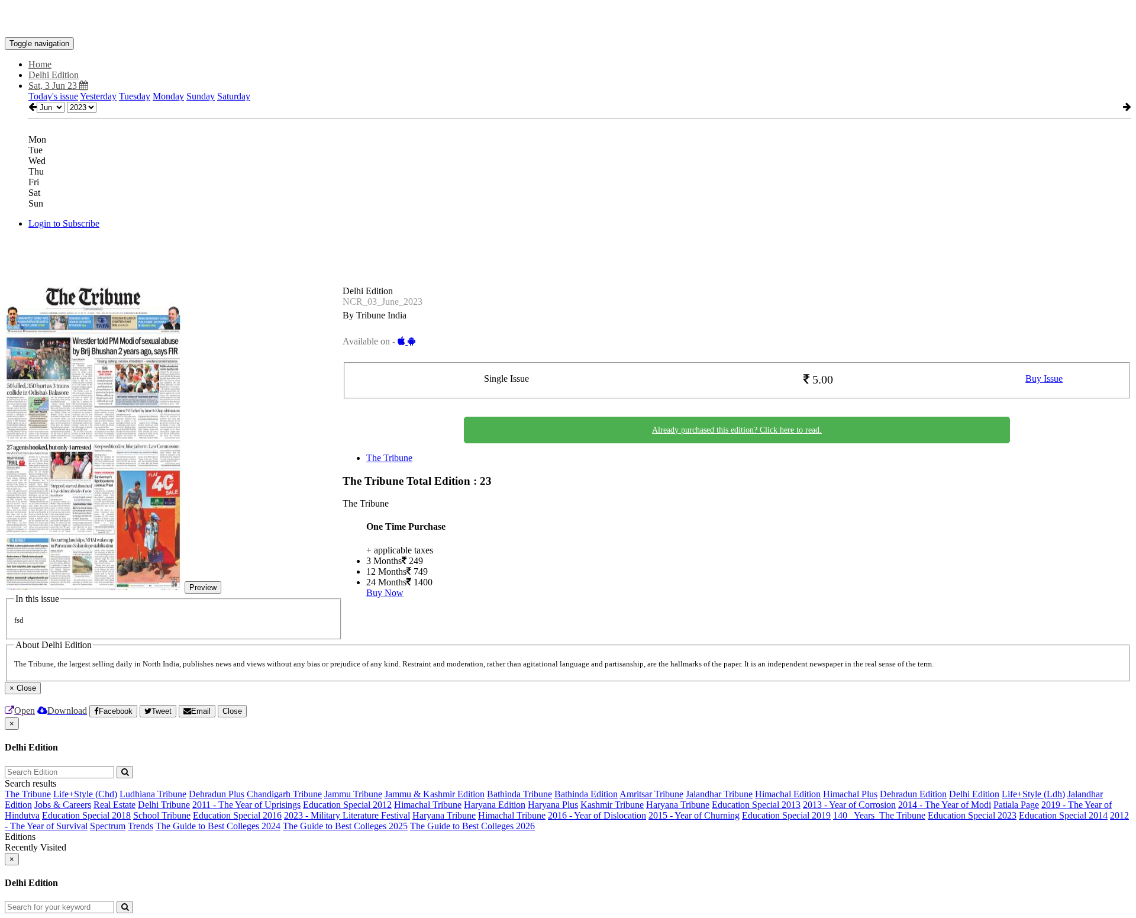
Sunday (200, 96)
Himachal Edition (788, 794)
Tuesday (134, 96)
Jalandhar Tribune (719, 794)
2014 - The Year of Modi (944, 805)
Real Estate (114, 805)
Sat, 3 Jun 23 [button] (53, 85)
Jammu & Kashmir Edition (435, 794)
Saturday (233, 96)
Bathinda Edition (586, 794)
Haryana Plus (553, 805)
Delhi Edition (974, 794)
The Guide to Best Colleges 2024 (218, 826)
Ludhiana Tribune (153, 794)
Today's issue (53, 96)
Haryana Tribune (677, 805)
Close (232, 711)
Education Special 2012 (347, 805)
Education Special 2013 (756, 805)
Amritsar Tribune (651, 794)
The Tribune (389, 458)
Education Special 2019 (786, 815)
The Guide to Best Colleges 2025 (345, 826)
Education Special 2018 (86, 815)
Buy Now (385, 593)
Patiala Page (1016, 805)
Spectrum (107, 826)
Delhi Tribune (164, 805)
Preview (203, 587)
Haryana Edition (494, 805)
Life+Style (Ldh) (1033, 794)
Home (39, 64)
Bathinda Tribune (519, 794)
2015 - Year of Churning (694, 815)
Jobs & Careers (62, 805)
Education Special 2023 (972, 815)
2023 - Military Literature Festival (347, 815)
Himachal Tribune (428, 805)
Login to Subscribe (63, 223)
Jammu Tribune (353, 794)
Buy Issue (1044, 378)
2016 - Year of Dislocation (597, 815)
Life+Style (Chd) (85, 794)
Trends (140, 826)
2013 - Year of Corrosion (849, 805)
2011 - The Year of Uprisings (246, 805)
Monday (168, 96)
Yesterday (98, 96)
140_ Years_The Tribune (879, 815)
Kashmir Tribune (612, 805)
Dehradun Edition (913, 794)
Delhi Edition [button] (53, 75)
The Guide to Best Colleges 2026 (472, 826)
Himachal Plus (850, 794)
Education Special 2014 (1063, 815)
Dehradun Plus (216, 794)
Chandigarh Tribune (284, 794)
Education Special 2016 (237, 815)
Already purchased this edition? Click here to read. (737, 430)
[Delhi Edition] (568, 19)
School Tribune (162, 815)
